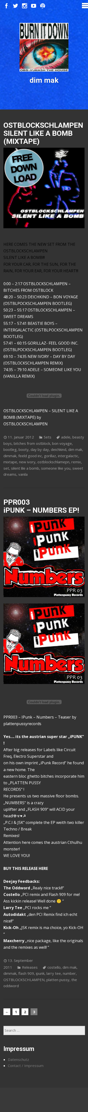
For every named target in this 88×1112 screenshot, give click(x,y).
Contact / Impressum (26, 1065)
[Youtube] (33, 6)
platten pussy (57, 979)
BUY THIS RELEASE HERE (25, 868)
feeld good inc (30, 455)
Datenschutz (18, 1059)
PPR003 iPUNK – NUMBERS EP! (41, 506)
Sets (47, 437)
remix (76, 461)
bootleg (10, 449)
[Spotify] (42, 6)
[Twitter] (15, 6)
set (6, 468)
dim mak (75, 449)
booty (24, 449)
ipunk (40, 973)
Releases (30, 967)
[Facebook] (6, 6)
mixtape (10, 461)
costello (54, 967)
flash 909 (26, 973)
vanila (23, 474)
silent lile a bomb (25, 468)
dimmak (9, 455)
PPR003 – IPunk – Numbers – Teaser (37, 717)
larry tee (53, 973)
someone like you (55, 468)
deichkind (58, 449)
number (69, 973)
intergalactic (68, 455)
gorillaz (50, 455)
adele (65, 437)
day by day (40, 449)
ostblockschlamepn (53, 461)
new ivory (27, 461)
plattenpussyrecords (22, 723)
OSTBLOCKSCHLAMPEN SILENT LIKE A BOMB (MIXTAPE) (43, 133)
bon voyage (62, 443)
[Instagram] (24, 6)
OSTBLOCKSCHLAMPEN (25, 424)
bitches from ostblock (32, 443)
